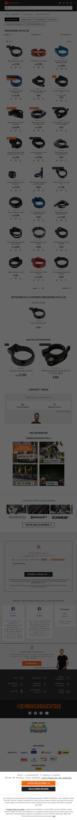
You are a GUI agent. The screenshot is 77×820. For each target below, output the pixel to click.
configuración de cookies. (57, 777)
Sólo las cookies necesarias (38, 789)
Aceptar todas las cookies (37, 783)
